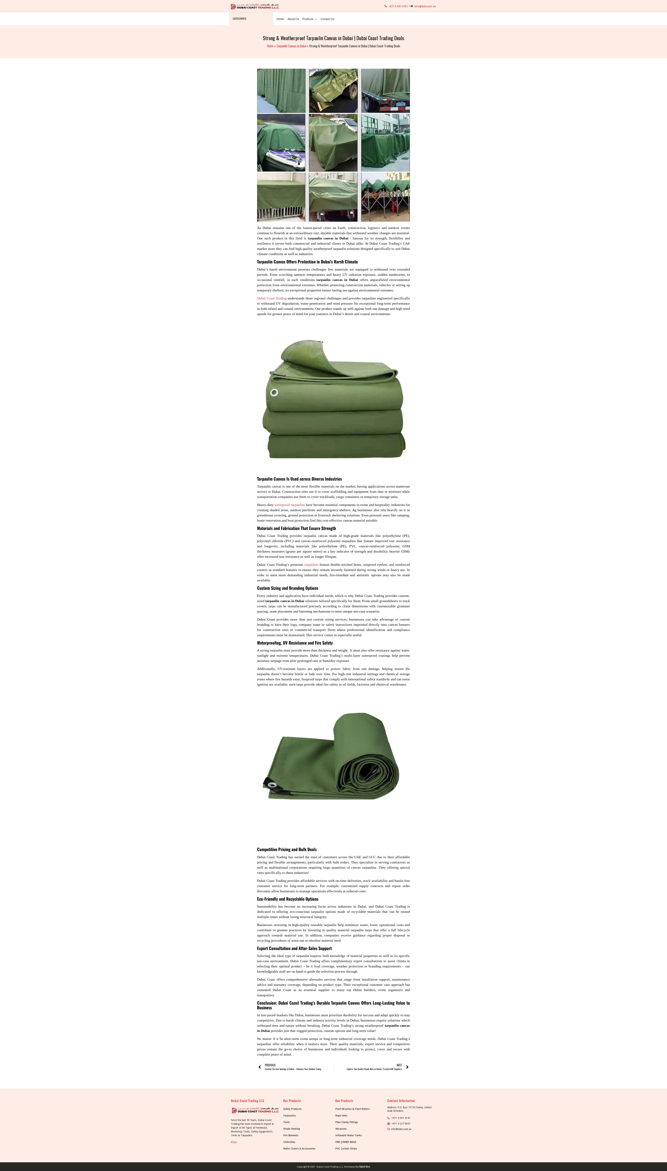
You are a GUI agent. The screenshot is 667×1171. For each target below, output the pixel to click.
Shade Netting (291, 1128)
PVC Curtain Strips (346, 1148)
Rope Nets (341, 1115)
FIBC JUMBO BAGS (345, 1142)
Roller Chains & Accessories (299, 1148)
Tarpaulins (289, 1115)
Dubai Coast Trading (272, 298)
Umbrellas (289, 1142)
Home (280, 19)
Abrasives (341, 1128)
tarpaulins (311, 564)
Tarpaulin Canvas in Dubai (291, 46)
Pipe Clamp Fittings (346, 1122)
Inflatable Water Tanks (348, 1135)
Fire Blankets (290, 1135)
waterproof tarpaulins (289, 505)
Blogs (234, 1142)
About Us (293, 19)
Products (307, 19)
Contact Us (327, 19)
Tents (286, 1122)
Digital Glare (364, 1166)
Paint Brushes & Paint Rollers (352, 1108)
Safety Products (292, 1108)
